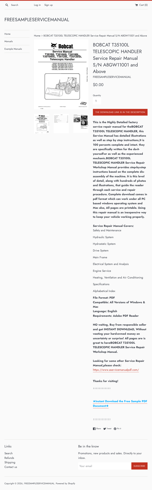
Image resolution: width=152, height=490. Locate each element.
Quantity (97, 95)
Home (7, 34)
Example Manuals (13, 49)
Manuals (8, 41)
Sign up (48, 5)
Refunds (9, 458)
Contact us (10, 467)
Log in (37, 5)
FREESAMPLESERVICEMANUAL (36, 19)
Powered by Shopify (65, 483)
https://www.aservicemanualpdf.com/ (116, 370)
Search (8, 453)
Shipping (9, 462)
